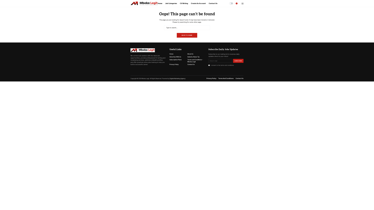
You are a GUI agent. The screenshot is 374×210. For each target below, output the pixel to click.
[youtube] (136, 69)
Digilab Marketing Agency (177, 78)
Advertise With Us (175, 57)
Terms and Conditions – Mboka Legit (195, 61)
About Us (190, 54)
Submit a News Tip (193, 57)
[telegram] (134, 69)
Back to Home (187, 35)
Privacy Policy (174, 64)
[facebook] (131, 69)
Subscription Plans (175, 59)
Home (171, 54)
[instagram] (139, 69)
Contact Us (191, 64)
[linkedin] (142, 69)
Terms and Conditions (226, 78)
